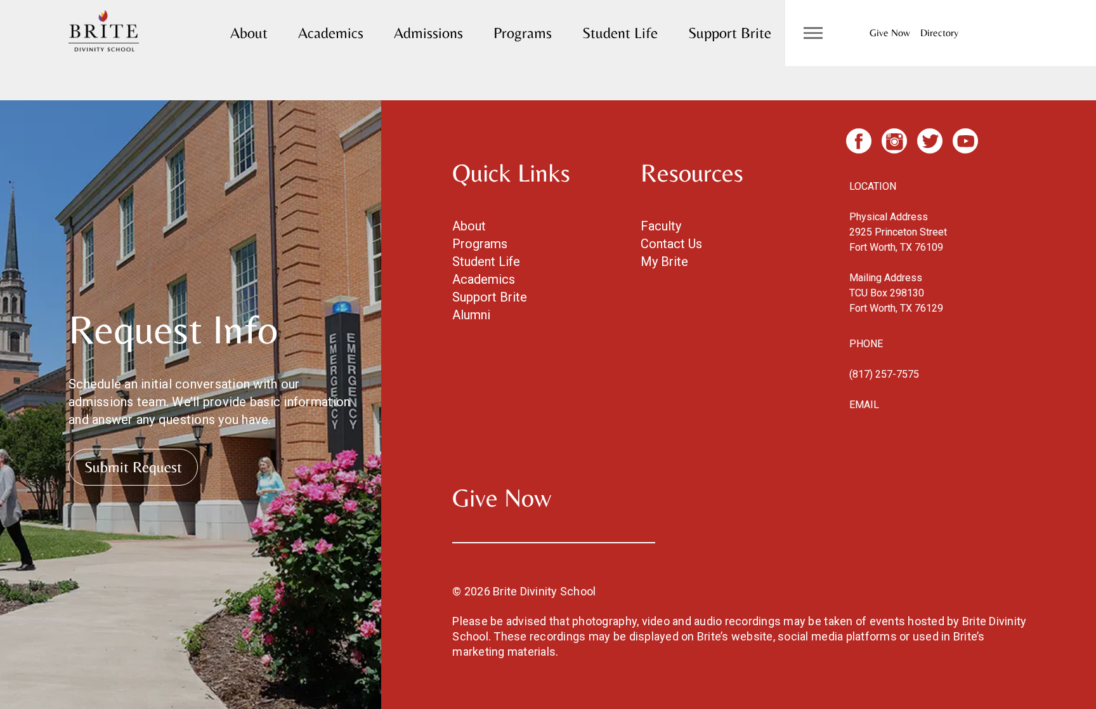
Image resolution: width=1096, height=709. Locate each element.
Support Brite (729, 32)
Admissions (428, 32)
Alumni (471, 314)
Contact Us (671, 243)
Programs (522, 32)
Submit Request (133, 466)
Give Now (890, 33)
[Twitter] (930, 141)
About (249, 32)
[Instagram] (894, 141)
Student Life (620, 32)
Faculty (661, 226)
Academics (330, 32)
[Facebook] (858, 141)
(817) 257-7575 (884, 374)
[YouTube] (965, 141)
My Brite (664, 261)
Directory (939, 33)
